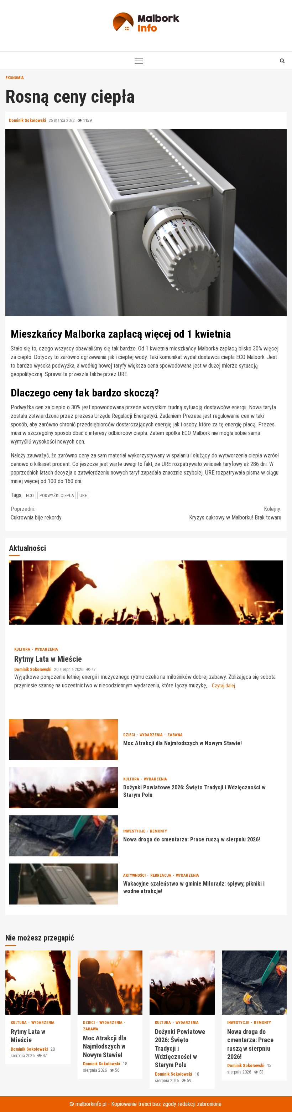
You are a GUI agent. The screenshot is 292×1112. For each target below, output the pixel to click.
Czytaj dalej (223, 685)
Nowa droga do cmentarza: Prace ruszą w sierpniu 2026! (63, 835)
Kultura (22, 649)
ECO (30, 495)
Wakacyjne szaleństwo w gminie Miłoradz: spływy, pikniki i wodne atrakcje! (63, 884)
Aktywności (135, 875)
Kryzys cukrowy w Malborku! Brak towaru (235, 513)
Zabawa (175, 735)
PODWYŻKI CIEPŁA (57, 495)
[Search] (282, 60)
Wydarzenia (46, 649)
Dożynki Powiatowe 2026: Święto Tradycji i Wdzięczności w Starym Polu (63, 787)
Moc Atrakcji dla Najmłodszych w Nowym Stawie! (63, 739)
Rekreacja (161, 875)
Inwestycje (134, 831)
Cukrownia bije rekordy (36, 513)
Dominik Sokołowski (28, 120)
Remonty (158, 831)
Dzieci (129, 735)
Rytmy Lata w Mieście (146, 592)
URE (83, 495)
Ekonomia (14, 78)
